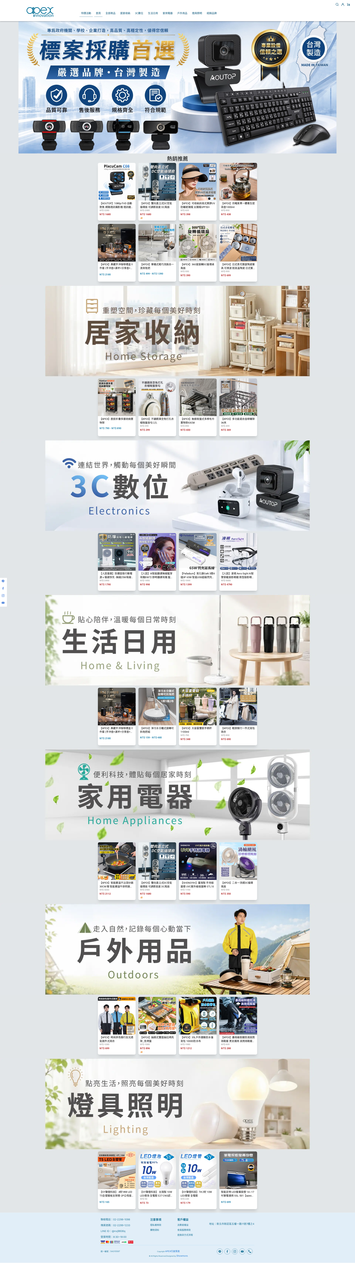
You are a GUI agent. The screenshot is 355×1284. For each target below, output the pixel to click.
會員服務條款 (184, 1230)
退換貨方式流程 (185, 1234)
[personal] (342, 4)
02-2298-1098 (121, 1219)
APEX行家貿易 (172, 1251)
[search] (337, 4)
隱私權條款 (155, 1225)
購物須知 (154, 1230)
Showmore (182, 1255)
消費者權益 (182, 1225)
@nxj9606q (118, 1231)
